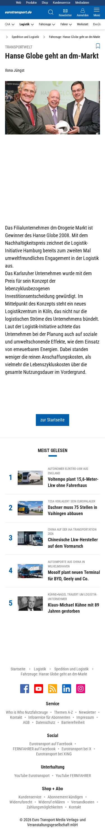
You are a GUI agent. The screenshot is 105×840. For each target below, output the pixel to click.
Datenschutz (45, 722)
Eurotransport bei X (76, 749)
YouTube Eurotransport (32, 775)
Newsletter (87, 712)
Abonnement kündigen (65, 797)
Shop (45, 3)
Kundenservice (61, 3)
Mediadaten (82, 3)
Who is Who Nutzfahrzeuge (27, 712)
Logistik (24, 24)
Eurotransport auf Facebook (50, 744)
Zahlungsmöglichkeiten (45, 807)
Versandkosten (82, 802)
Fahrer (64, 24)
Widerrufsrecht (21, 802)
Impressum (85, 717)
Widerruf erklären (51, 802)
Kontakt (16, 717)
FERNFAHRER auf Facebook (34, 749)
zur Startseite (52, 420)
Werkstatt (82, 24)
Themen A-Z (63, 712)
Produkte (31, 3)
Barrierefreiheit (73, 722)
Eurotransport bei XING (54, 754)
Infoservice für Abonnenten (49, 717)
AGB (26, 722)
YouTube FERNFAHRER (73, 775)
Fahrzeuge (45, 24)
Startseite (18, 669)
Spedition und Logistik (71, 669)
